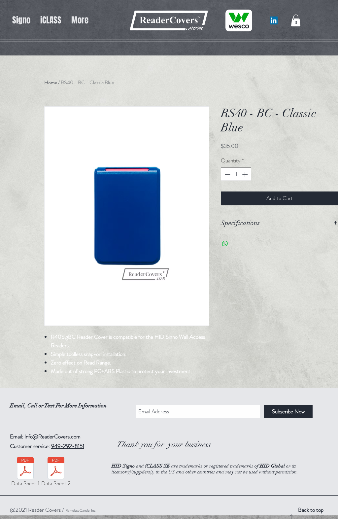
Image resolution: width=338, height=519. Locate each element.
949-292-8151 (67, 446)
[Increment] (246, 174)
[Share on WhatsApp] (225, 244)
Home (50, 82)
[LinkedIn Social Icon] (274, 20)
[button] (296, 20)
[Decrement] (227, 174)
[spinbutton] (236, 174)
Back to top (310, 510)
